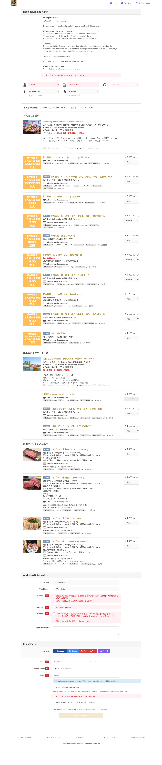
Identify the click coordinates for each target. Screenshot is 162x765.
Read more (81, 149)
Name (44, 662)
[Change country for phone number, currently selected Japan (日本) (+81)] (56, 668)
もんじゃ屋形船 (31, 107)
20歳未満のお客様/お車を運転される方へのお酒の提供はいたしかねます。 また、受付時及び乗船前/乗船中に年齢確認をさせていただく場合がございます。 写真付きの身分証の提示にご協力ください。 (86, 617)
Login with (45, 651)
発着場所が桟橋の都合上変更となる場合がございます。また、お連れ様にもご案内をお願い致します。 (87, 598)
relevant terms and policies (96, 709)
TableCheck (103, 651)
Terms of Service (53, 737)
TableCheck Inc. (78, 743)
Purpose (46, 582)
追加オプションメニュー (81, 107)
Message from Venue (51, 18)
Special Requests (42, 628)
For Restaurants (24, 737)
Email (44, 675)
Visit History (44, 589)
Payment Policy (109, 737)
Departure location (63, 607)
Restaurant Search (138, 737)
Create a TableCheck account (67, 687)
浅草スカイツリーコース (54, 107)
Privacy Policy (80, 737)
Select (131, 399)
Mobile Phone (41, 668)
